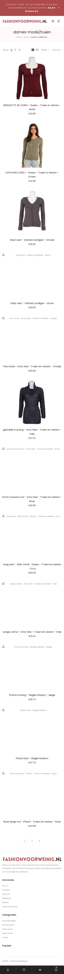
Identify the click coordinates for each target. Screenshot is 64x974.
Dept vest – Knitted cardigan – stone (32, 303)
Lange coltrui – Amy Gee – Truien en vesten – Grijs (32, 632)
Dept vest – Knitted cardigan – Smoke (32, 240)
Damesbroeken (9, 920)
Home (19, 37)
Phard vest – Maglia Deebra (32, 758)
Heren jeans (7, 929)
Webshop (6, 898)
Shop (26, 37)
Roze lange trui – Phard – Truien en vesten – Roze (32, 821)
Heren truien (7, 933)
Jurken (5, 937)
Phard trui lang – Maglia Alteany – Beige (32, 695)
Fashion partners (10, 906)
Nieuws (5, 902)
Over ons (6, 894)
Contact (6, 890)
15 (15, 49)
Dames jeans (8, 925)
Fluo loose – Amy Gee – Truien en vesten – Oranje (32, 366)
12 (11, 49)
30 (19, 49)
